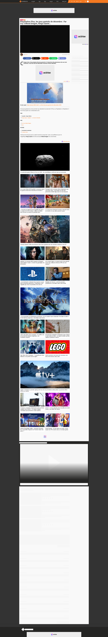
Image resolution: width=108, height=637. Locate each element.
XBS (74, 1)
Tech (39, 1)
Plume (26, 54)
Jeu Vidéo (33, 1)
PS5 (71, 1)
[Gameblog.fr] (23, 1)
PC (69, 1)
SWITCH (77, 1)
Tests (57, 1)
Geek (45, 1)
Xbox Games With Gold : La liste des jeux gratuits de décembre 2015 (44, 105)
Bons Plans (64, 1)
